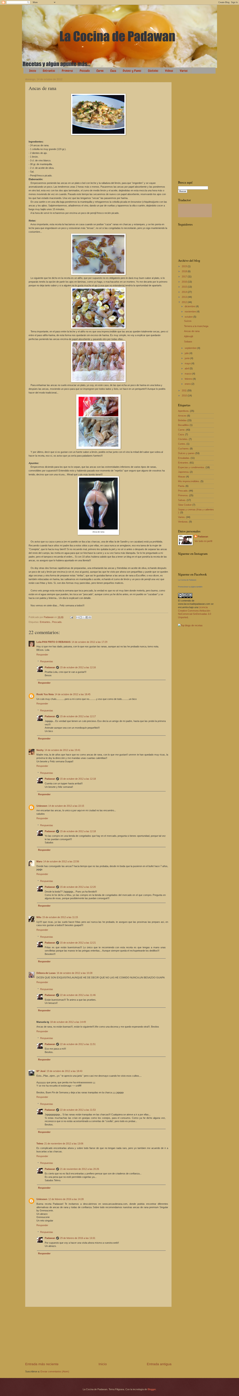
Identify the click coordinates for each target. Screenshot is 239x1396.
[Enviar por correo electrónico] (77, 617)
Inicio (32, 71)
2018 (185, 271)
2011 (184, 390)
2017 (185, 276)
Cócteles (153, 71)
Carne (100, 71)
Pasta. (181, 486)
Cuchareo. (183, 448)
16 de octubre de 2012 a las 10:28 (74, 973)
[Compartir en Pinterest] (90, 617)
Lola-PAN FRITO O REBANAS (53, 642)
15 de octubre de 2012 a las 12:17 (78, 716)
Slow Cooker (185, 505)
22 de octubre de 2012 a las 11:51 (78, 1044)
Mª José (41, 1071)
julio (187, 353)
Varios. (181, 517)
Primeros (67, 71)
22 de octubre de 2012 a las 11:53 (78, 1110)
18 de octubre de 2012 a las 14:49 (68, 1022)
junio (187, 358)
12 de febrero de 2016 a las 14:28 (66, 1199)
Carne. (181, 429)
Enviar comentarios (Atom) (54, 1371)
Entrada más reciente (42, 1364)
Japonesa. (183, 472)
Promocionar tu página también (190, 587)
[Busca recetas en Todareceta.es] (190, 625)
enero (188, 384)
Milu (38, 917)
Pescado (85, 71)
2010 (185, 395)
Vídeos (169, 71)
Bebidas (182, 420)
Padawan (50, 667)
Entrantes (49, 71)
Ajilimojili (188, 336)
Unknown (41, 806)
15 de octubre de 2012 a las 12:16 (78, 667)
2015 (185, 286)
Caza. (181, 434)
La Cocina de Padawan (187, 580)
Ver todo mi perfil (203, 541)
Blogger (152, 1389)
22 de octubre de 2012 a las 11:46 (78, 995)
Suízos (188, 321)
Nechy (40, 750)
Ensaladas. (184, 458)
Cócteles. (183, 439)
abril (187, 368)
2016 (185, 281)
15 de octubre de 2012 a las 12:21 (78, 942)
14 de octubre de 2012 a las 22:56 (61, 861)
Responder (42, 654)
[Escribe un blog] (80, 617)
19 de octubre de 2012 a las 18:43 (64, 1071)
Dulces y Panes (132, 71)
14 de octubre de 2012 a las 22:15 (66, 806)
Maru (39, 861)
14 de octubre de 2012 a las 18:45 (72, 694)
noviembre (191, 311)
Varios (184, 71)
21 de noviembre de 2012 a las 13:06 (63, 1143)
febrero (189, 379)
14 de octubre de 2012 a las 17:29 (89, 642)
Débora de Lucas (46, 973)
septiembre (191, 348)
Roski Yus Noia (45, 694)
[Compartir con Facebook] (86, 617)
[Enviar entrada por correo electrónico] (71, 617)
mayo (188, 363)
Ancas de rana (191, 331)
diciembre (190, 306)
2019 (185, 266)
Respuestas (46, 661)
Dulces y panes (186, 453)
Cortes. (182, 444)
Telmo (39, 1143)
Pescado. (57, 622)
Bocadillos (183, 425)
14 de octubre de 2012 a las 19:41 (62, 750)
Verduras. (183, 521)
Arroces (182, 415)
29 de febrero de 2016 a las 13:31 (77, 1238)
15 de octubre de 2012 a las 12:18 (78, 779)
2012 (185, 302)
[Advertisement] (98, 1334)
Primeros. (183, 495)
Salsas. (182, 500)
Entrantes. (45, 622)
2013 (185, 297)
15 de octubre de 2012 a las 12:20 (78, 887)
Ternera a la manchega (196, 326)
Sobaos (188, 341)
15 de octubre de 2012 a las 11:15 (60, 917)
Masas (181, 476)
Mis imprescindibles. (189, 481)
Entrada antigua (159, 1364)
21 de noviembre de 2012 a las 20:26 (79, 1169)
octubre (189, 316)
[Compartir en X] (83, 617)
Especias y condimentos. (191, 467)
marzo (188, 373)
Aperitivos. (183, 411)
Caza (113, 71)
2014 (185, 292)
